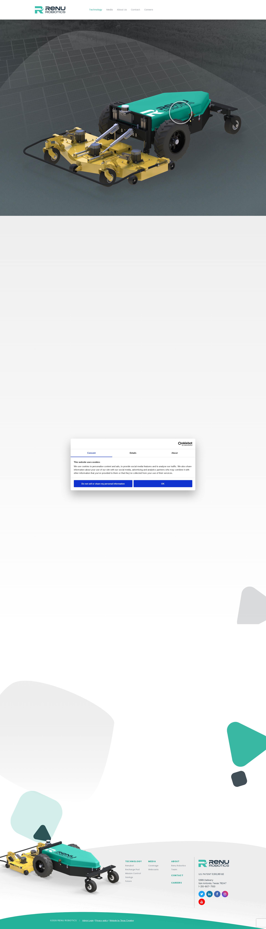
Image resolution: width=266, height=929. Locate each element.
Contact (135, 9)
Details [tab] (133, 453)
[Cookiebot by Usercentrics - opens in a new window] (180, 444)
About (175, 861)
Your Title (62, 768)
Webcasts (153, 869)
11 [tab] (81, 143)
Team (174, 869)
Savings (129, 877)
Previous (39, 116)
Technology (95, 9)
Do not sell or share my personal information (103, 483)
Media (109, 9)
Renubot (129, 865)
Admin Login (88, 920)
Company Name (143, 754)
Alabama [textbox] (63, 788)
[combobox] (69, 789)
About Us (122, 9)
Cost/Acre (157, 782)
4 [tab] (58, 143)
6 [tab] (65, 143)
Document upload (163, 828)
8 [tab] (71, 143)
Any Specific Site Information (73, 796)
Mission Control (133, 873)
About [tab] (175, 453)
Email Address (143, 768)
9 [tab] (75, 143)
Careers (148, 9)
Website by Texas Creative (122, 920)
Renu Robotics (178, 865)
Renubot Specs (133, 71)
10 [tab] (78, 143)
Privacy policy (101, 920)
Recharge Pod (132, 869)
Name (58, 754)
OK (162, 483)
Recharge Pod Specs (133, 263)
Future (128, 881)
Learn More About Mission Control (133, 499)
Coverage (153, 865)
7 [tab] (68, 143)
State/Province (65, 782)
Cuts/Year (189, 782)
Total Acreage (96, 782)
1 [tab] (48, 143)
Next (91, 116)
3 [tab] (55, 143)
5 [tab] (61, 143)
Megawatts (126, 782)
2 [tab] (51, 143)
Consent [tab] (91, 453)
